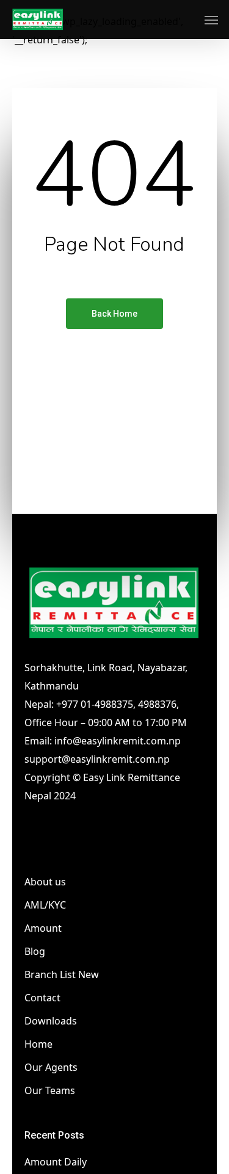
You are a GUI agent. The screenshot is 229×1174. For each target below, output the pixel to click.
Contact (42, 997)
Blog (34, 951)
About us (45, 881)
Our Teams (49, 1090)
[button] (211, 19)
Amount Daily (55, 1162)
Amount (43, 928)
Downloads (50, 1021)
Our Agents (51, 1067)
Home (38, 1044)
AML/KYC (45, 905)
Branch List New (61, 974)
